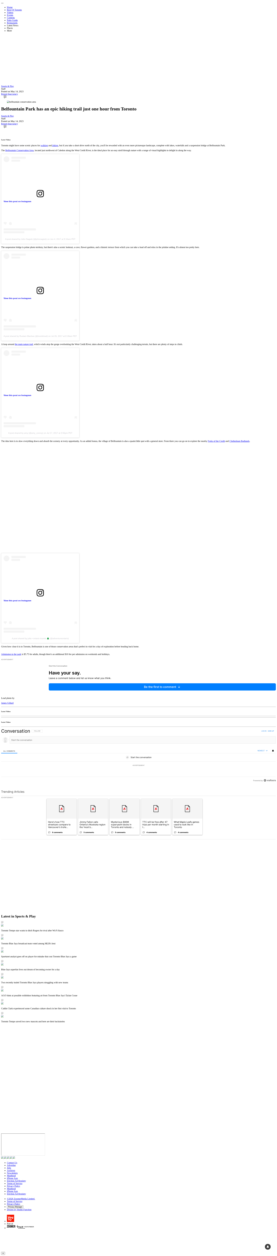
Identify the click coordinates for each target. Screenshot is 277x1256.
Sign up (271, 731)
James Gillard (7, 703)
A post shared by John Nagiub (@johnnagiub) (26, 239)
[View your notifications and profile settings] (273, 751)
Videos (10, 12)
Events (10, 15)
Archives (11, 1170)
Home (10, 7)
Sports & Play (7, 86)
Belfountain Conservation (17, 150)
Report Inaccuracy (9, 94)
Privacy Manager (15, 1207)
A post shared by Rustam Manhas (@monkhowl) (26, 336)
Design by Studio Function (19, 1209)
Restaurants (12, 23)
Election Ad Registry (16, 1181)
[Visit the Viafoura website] (270, 780)
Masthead (11, 1175)
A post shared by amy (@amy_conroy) (25, 433)
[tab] (9, 750)
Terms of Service (14, 1183)
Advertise (11, 1165)
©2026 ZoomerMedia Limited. (21, 1199)
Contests (11, 17)
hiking (55, 145)
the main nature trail (24, 344)
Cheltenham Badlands (239, 441)
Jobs (9, 1168)
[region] (138, 755)
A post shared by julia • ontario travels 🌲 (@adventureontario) (40, 638)
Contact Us (12, 1162)
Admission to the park (11, 654)
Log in (263, 731)
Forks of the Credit (216, 441)
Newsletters (12, 1173)
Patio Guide (12, 20)
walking (44, 145)
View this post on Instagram (17, 201)
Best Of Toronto (14, 10)
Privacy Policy (13, 1186)
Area (31, 150)
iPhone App (12, 1178)
